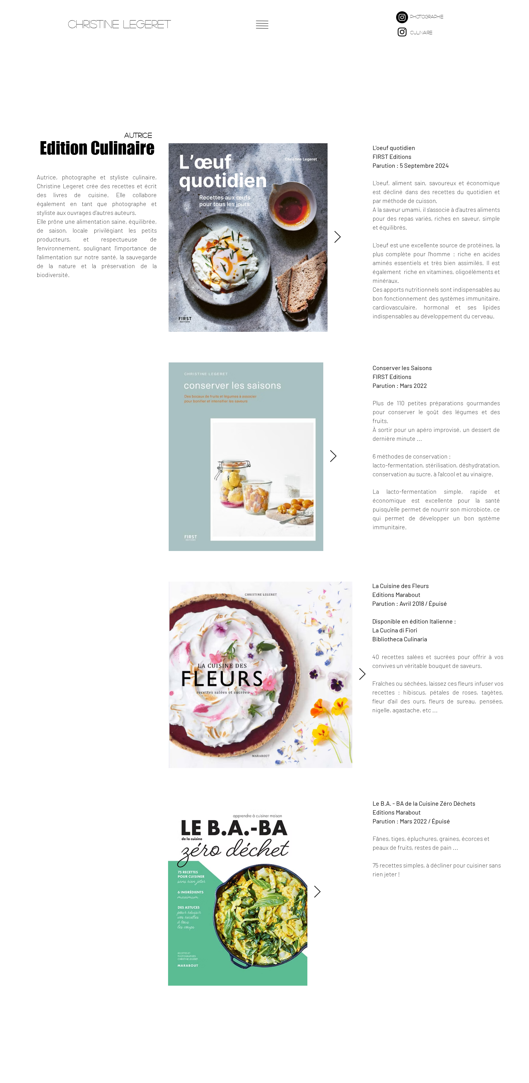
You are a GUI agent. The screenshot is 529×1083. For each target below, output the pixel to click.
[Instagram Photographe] (402, 17)
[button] (262, 24)
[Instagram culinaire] (402, 32)
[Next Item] (337, 237)
